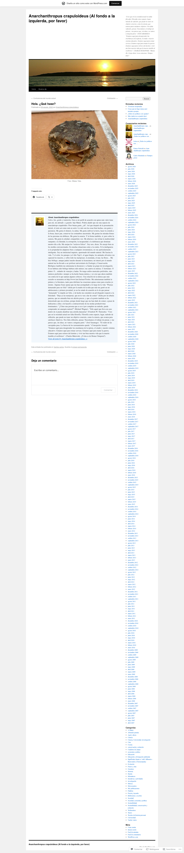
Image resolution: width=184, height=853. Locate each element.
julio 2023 (131, 256)
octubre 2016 (132, 453)
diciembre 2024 (133, 215)
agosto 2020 (132, 341)
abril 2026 (131, 176)
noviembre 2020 (133, 334)
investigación (132, 781)
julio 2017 (131, 431)
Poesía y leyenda (133, 793)
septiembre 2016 (133, 455)
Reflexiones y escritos (135, 796)
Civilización (112, 98)
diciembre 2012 (133, 562)
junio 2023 (131, 259)
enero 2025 (131, 212)
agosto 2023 (132, 254)
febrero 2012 (132, 587)
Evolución (131, 764)
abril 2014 (131, 523)
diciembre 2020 (133, 332)
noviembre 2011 (133, 594)
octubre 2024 (132, 220)
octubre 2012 (132, 567)
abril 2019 (131, 380)
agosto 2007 (132, 713)
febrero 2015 (132, 502)
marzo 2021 (131, 324)
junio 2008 (131, 689)
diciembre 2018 (133, 390)
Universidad (132, 817)
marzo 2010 (131, 643)
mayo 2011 (131, 608)
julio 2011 (131, 604)
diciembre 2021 (133, 302)
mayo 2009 (131, 667)
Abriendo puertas (133, 732)
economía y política (134, 752)
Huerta (130, 774)
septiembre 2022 (133, 281)
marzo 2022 (131, 295)
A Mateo (130, 730)
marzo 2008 (131, 696)
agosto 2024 (132, 225)
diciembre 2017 (133, 419)
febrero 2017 (132, 443)
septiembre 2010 (133, 628)
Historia (130, 771)
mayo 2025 (131, 203)
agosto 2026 (132, 166)
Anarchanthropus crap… (141, 126)
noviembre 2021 (133, 305)
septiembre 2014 (133, 514)
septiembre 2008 (133, 684)
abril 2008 (131, 694)
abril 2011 (131, 611)
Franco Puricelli (138, 148)
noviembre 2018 (133, 392)
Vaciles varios (59, 347)
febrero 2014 (132, 528)
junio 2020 (131, 346)
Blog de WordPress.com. (147, 847)
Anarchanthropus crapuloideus (67, 107)
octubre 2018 (132, 395)
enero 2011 (131, 618)
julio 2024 (131, 227)
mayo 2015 (131, 494)
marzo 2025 (131, 208)
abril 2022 (131, 293)
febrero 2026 (132, 181)
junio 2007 (131, 718)
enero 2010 (131, 647)
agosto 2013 (132, 543)
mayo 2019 (131, 378)
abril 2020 (131, 351)
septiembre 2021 (133, 310)
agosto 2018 (132, 400)
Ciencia (130, 737)
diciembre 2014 (133, 506)
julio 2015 (131, 489)
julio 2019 (131, 373)
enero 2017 (131, 446)
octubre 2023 (132, 249)
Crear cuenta (132, 827)
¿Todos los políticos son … (142, 136)
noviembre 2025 (133, 188)
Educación (131, 754)
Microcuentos (132, 786)
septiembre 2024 (133, 222)
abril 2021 (131, 322)
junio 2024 (131, 230)
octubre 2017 (132, 424)
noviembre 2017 (133, 421)
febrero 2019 (132, 385)
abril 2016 (131, 468)
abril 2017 (131, 438)
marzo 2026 (131, 178)
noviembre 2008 (133, 679)
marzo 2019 (131, 383)
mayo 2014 (131, 521)
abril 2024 (131, 234)
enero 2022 (131, 300)
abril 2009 (131, 669)
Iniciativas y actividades (135, 779)
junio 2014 (131, 519)
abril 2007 (131, 723)
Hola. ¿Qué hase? (43, 104)
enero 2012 (131, 589)
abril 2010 (131, 640)
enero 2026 (131, 183)
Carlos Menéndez (139, 155)
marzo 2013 (131, 555)
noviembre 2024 (133, 217)
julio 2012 (131, 574)
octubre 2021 (132, 307)
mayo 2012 (131, 579)
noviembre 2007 (133, 706)
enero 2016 (131, 475)
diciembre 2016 (133, 448)
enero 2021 (131, 329)
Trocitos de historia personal (137, 815)
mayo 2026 (131, 174)
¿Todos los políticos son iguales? (138, 114)
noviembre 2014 (133, 509)
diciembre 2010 (133, 621)
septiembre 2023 (133, 251)
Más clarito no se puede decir (137, 116)
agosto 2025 (132, 195)
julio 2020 (131, 344)
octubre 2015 (132, 482)
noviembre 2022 (133, 276)
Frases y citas (132, 766)
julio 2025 (131, 198)
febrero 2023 (132, 268)
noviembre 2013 (133, 536)
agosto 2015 (132, 487)
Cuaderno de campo (134, 749)
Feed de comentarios (134, 834)
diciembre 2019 (133, 361)
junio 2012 (131, 577)
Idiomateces (131, 776)
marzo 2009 (131, 672)
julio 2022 (131, 285)
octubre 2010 (132, 625)
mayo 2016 (131, 465)
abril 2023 (131, 264)
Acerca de (42, 89)
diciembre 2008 (133, 677)
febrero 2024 (132, 239)
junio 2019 (131, 375)
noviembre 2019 (133, 363)
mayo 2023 (131, 261)
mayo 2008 (131, 691)
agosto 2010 (132, 630)
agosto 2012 (132, 572)
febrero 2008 (132, 698)
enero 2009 (131, 674)
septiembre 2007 (133, 711)
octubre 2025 (132, 191)
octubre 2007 (132, 708)
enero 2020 (131, 358)
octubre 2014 (132, 511)
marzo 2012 (131, 584)
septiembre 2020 (133, 339)
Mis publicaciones (133, 788)
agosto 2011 (132, 601)
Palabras (130, 791)
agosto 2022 (132, 283)
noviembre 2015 (133, 480)
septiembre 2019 (133, 368)
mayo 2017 (131, 436)
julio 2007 (131, 715)
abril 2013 (131, 553)
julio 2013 (131, 545)
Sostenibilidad (132, 803)
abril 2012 (131, 582)
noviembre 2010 (133, 623)
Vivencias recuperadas (135, 106)
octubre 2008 (132, 681)
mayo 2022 (131, 290)
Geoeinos (131, 769)
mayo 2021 (131, 319)
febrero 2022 (132, 298)
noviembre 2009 (133, 652)
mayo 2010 (131, 638)
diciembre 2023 (133, 244)
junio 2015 (131, 492)
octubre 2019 (132, 366)
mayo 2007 (131, 720)
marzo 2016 (131, 470)
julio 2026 (131, 169)
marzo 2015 (131, 499)
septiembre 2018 (133, 397)
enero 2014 (131, 531)
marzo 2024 (131, 237)
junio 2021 (131, 317)
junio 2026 (131, 171)
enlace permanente (79, 347)
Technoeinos (132, 810)
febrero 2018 (132, 414)
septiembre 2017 (133, 426)
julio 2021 (131, 315)
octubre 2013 (132, 538)
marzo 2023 (131, 266)
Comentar (108, 390)
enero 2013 (131, 560)
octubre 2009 (132, 655)
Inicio (34, 89)
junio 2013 (131, 548)
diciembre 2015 (133, 477)
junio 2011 (131, 606)
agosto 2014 (132, 516)
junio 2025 (131, 200)
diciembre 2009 (133, 650)
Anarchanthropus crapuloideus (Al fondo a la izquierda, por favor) (72, 18)
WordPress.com (133, 837)
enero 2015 (131, 504)
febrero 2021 (132, 327)
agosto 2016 (132, 458)
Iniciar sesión (132, 830)
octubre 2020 (132, 336)
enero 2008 (131, 701)
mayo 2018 (131, 407)
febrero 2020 (132, 356)
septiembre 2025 (133, 193)
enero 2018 (131, 417)
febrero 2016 (132, 472)
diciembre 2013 (133, 533)
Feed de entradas (133, 832)
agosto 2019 (132, 370)
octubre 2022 (132, 278)
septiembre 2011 (133, 599)
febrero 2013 (132, 557)
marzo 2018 (131, 412)
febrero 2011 (132, 616)
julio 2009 (131, 662)
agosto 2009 (132, 660)
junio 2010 (131, 635)
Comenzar (115, 3)
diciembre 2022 (133, 273)
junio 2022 (131, 288)
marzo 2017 (131, 441)
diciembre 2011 (133, 591)
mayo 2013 (131, 550)
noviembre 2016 (133, 451)
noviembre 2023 (133, 247)
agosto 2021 (132, 312)
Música (130, 783)
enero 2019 (131, 387)
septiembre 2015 (133, 485)
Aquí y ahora (132, 735)
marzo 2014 (131, 526)
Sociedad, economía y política (137, 800)
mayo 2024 (131, 232)
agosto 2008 (132, 686)
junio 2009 (131, 664)
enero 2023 (131, 271)
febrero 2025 (132, 210)
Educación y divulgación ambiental (139, 757)
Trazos (130, 813)
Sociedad (131, 798)
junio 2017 (131, 434)
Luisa (135, 141)
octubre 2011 (132, 596)
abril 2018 (131, 409)
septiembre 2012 (133, 570)
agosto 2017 (132, 429)
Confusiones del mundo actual (43, 98)
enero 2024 (131, 242)
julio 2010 (131, 633)
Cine (129, 742)
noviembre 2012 (133, 565)
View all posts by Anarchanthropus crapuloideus (67, 338)
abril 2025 (131, 205)
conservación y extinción (136, 747)
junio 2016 (131, 463)
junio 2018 (131, 404)
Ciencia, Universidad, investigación (139, 740)
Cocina (130, 745)
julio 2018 (131, 402)
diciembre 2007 (133, 703)
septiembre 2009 (133, 657)
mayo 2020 (131, 349)
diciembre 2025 (133, 186)
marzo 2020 (131, 353)
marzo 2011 (131, 613)
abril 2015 (131, 497)
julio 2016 (131, 460)
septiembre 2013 (133, 540)
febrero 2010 (132, 645)
